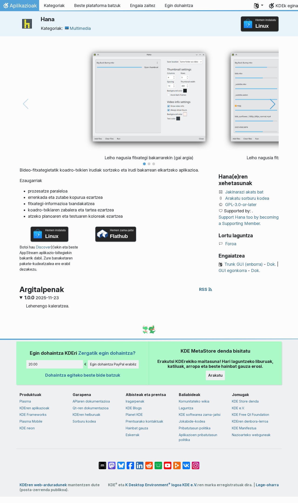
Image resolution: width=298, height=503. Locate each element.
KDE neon (27, 428)
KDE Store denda (245, 401)
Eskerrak (132, 435)
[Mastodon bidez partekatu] (111, 463)
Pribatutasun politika (194, 428)
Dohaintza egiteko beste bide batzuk (82, 375)
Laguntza (186, 408)
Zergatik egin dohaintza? (106, 353)
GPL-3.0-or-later (241, 204)
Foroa (230, 243)
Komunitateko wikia (194, 401)
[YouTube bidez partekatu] (167, 463)
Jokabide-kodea (192, 421)
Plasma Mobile (31, 421)
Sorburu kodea (84, 421)
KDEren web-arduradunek (43, 485)
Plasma (25, 401)
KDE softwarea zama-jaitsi (199, 415)
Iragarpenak (135, 401)
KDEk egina (286, 5)
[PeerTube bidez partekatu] (177, 463)
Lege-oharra (267, 485)
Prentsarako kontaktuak (144, 421)
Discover (43, 247)
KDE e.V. (238, 408)
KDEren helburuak (86, 415)
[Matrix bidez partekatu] (102, 463)
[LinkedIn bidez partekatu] (139, 463)
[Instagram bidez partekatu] (195, 463)
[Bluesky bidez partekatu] (121, 463)
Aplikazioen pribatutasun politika (198, 437)
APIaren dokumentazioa (91, 401)
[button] (258, 5)
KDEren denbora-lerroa (250, 421)
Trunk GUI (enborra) (243, 264)
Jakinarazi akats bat (244, 191)
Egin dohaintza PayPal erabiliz (113, 364)
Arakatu (215, 375)
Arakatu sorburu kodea (247, 198)
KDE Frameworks (33, 415)
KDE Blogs (134, 408)
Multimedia (80, 28)
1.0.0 (41, 297)
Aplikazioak (19, 6)
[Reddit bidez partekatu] (149, 463)
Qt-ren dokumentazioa (90, 408)
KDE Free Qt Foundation (250, 415)
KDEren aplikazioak (34, 408)
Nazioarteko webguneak (251, 435)
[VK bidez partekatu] (186, 463)
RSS (203, 289)
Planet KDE (134, 415)
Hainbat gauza (137, 428)
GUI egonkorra (233, 270)
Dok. (271, 264)
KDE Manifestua (244, 428)
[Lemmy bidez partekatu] (158, 463)
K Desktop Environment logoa (153, 485)
